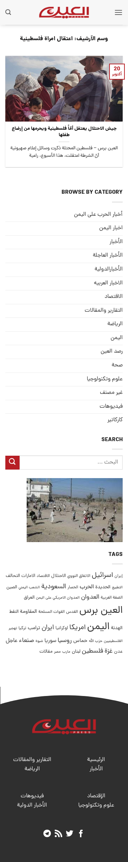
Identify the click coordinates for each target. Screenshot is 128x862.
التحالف (13, 576)
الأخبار (116, 242)
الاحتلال (58, 576)
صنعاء (26, 641)
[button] (118, 12)
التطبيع (117, 587)
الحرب (87, 587)
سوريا (50, 641)
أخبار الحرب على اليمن (98, 214)
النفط (13, 612)
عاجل (11, 641)
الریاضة (115, 324)
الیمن (117, 338)
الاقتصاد (114, 297)
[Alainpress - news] (64, 12)
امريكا (77, 627)
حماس (80, 641)
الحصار (73, 587)
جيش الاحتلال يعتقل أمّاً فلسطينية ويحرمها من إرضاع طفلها (64, 132)
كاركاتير (115, 420)
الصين (11, 587)
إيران (118, 576)
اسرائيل (102, 575)
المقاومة (28, 612)
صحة (117, 365)
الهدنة (117, 628)
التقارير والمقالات (104, 310)
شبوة (39, 641)
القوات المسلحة (51, 612)
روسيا (65, 641)
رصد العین (112, 351)
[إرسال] (12, 463)
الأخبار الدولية (32, 805)
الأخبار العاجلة (108, 255)
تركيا (22, 628)
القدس (72, 612)
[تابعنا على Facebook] (81, 834)
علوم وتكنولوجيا (105, 379)
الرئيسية (96, 760)
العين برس (101, 611)
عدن (118, 651)
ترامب (34, 628)
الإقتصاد (96, 796)
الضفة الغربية (112, 598)
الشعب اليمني (29, 587)
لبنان (76, 651)
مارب (66, 652)
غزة (109, 651)
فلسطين (92, 651)
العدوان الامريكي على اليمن (58, 598)
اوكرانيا (61, 628)
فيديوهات (111, 406)
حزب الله (95, 641)
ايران (48, 628)
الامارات (28, 576)
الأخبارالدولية (109, 269)
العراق (29, 597)
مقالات (46, 651)
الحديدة (103, 587)
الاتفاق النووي (78, 576)
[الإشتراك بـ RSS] (58, 834)
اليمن (98, 627)
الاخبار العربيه (108, 283)
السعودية (53, 587)
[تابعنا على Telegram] (47, 834)
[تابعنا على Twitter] (69, 834)
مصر (57, 652)
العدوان (90, 597)
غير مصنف (111, 393)
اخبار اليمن (111, 228)
